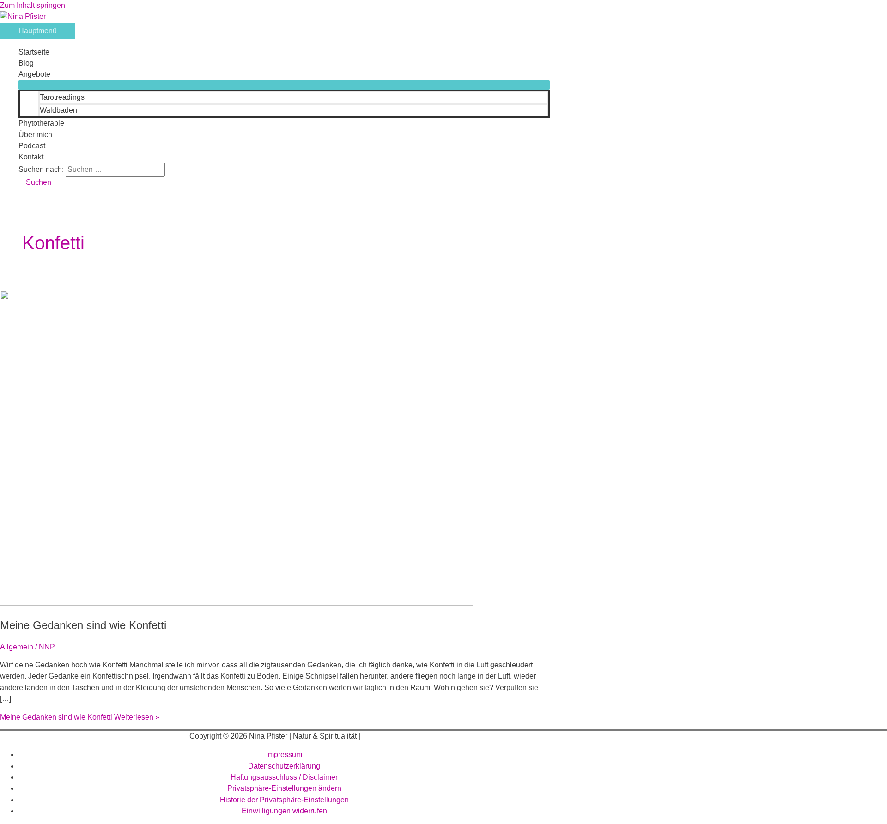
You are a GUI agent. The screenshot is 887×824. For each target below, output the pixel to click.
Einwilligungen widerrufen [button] (284, 811)
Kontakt (30, 157)
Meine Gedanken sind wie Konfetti (83, 625)
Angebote (34, 74)
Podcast (31, 146)
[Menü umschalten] (284, 85)
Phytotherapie (41, 123)
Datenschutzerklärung (284, 766)
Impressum (284, 754)
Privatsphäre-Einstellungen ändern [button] (284, 788)
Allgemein (16, 647)
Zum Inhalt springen (32, 5)
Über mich (35, 135)
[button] (34, 182)
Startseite (33, 52)
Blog (26, 63)
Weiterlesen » (79, 717)
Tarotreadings (62, 97)
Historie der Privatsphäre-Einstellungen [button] (284, 800)
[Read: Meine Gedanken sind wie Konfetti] (236, 603)
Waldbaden (58, 110)
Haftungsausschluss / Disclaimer (284, 777)
